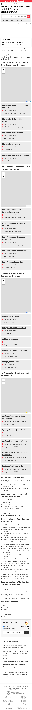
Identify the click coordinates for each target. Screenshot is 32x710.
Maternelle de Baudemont (12, 132)
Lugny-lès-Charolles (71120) (12, 161)
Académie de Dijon (15, 4)
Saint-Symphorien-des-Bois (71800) (14, 113)
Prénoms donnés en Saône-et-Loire (13, 572)
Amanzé (11, 20)
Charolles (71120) (9, 333)
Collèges (20, 42)
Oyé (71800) (6, 513)
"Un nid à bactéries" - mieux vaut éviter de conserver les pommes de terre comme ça (16, 660)
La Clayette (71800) (9, 149)
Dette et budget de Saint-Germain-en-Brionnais (17, 548)
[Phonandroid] (23, 708)
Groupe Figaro (24, 688)
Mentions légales (15, 688)
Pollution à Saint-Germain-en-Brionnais (14, 561)
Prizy (17, 20)
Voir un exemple (25, 626)
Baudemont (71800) (9, 138)
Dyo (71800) (6, 504)
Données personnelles (9, 686)
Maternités (6, 607)
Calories (5, 612)
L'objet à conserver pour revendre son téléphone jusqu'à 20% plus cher (14, 646)
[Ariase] (8, 708)
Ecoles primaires (8, 45)
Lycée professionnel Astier (12, 466)
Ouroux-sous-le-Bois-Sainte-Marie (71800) (15, 511)
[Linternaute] (8, 701)
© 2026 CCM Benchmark (16, 689)
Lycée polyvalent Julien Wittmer (15, 430)
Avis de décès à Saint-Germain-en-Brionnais (16, 544)
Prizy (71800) (6, 502)
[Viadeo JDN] (23, 704)
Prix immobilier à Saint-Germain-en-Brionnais (16, 576)
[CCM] (8, 697)
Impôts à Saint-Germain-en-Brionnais (14, 546)
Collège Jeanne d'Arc (10, 362)
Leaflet (29, 101)
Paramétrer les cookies (22, 686)
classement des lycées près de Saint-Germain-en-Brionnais (14, 485)
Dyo (22, 20)
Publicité (20, 685)
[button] (3, 69)
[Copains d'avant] (8, 704)
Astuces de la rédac (9, 628)
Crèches (5, 609)
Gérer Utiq (7, 688)
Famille (6, 626)
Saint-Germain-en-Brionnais (11, 525)
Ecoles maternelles (9, 42)
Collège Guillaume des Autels (14, 328)
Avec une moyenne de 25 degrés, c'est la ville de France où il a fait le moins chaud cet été (15, 653)
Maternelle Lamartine (11, 144)
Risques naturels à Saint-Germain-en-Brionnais (17, 563)
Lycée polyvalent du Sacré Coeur (15, 441)
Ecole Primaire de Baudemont (14, 251)
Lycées (20, 45)
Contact (15, 685)
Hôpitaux (5, 616)
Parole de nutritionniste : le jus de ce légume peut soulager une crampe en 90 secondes (14, 667)
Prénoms (5, 605)
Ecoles (6, 4)
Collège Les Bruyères (10, 316)
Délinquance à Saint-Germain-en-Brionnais (15, 559)
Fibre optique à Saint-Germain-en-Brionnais (16, 569)
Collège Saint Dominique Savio (14, 350)
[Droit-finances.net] (23, 701)
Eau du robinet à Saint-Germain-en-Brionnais (16, 527)
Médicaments (7, 614)
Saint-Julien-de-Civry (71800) (12, 231)
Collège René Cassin (10, 339)
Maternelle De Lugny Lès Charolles (16, 155)
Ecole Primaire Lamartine (12, 262)
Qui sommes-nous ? (7, 685)
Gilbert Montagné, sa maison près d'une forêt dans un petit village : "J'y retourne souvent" (15, 675)
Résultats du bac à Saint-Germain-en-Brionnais (17, 592)
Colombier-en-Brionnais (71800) (13, 127)
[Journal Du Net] (23, 697)
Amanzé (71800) (7, 500)
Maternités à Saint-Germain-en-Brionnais (15, 537)
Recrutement (26, 685)
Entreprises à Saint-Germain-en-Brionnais (15, 574)
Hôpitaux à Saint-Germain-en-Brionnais (14, 578)
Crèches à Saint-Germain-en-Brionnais (14, 539)
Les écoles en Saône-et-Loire (11, 515)
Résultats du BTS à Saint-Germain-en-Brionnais (17, 598)
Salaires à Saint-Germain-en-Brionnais (14, 542)
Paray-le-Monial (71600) (11, 345)
